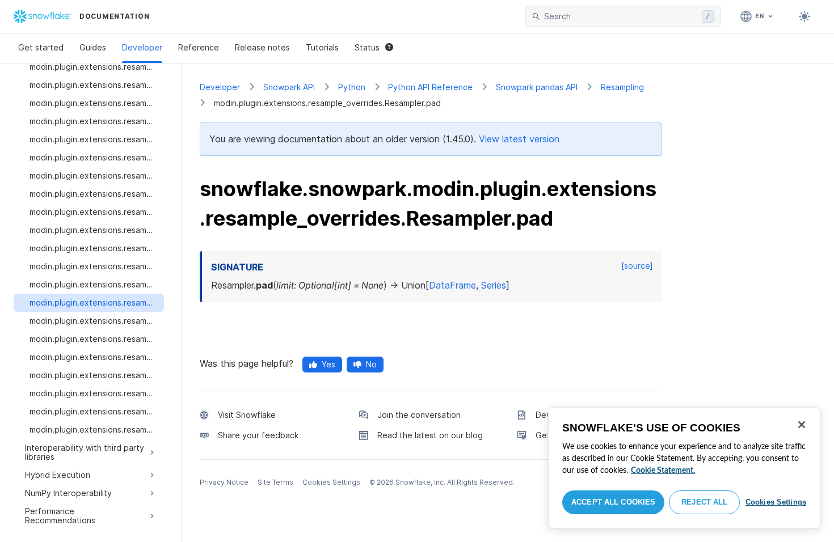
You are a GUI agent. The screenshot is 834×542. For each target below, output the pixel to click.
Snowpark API (289, 87)
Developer (142, 47)
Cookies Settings (775, 502)
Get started (41, 47)
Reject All (704, 502)
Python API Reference (430, 87)
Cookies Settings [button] (331, 482)
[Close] (801, 424)
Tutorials (322, 47)
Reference (198, 47)
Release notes (262, 47)
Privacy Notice (224, 482)
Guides (92, 47)
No (371, 364)
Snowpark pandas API (537, 87)
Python (351, 87)
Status (367, 47)
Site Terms (275, 482)
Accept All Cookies (613, 502)
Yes (328, 364)
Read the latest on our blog (430, 435)
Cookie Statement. (663, 471)
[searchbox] (620, 16)
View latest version (519, 139)
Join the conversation (419, 415)
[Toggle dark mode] (804, 16)
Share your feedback (258, 435)
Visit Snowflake (247, 415)
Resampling (622, 87)
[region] (684, 467)
